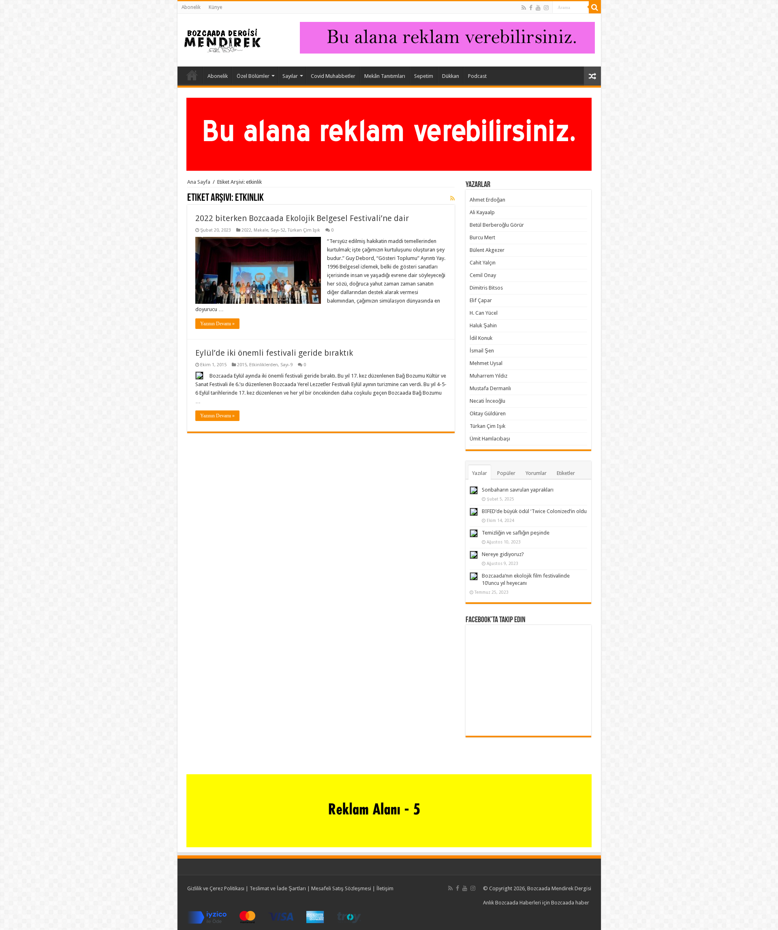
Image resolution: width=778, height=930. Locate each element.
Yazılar (479, 473)
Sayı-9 (286, 364)
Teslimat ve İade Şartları (278, 888)
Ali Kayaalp (482, 212)
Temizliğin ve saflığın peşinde (515, 533)
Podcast (477, 76)
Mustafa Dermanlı (490, 388)
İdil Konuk (481, 338)
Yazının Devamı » (217, 323)
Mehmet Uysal (486, 363)
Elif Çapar (481, 300)
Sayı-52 (278, 230)
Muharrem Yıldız (488, 376)
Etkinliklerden (263, 364)
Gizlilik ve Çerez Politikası (215, 888)
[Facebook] (530, 8)
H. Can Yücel (484, 313)
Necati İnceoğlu (487, 401)
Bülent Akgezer (487, 250)
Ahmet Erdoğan (487, 200)
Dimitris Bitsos (486, 288)
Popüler (506, 473)
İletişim (384, 888)
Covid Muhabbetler (333, 76)
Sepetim (423, 76)
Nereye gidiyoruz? (503, 554)
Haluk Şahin (483, 325)
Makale (261, 230)
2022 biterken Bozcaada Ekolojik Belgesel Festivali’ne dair (302, 218)
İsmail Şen (482, 351)
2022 (246, 230)
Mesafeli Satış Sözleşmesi (341, 888)
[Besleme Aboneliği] (452, 198)
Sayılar (290, 76)
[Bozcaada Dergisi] (222, 38)
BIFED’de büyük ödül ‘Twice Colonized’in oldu (534, 511)
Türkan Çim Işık (304, 230)
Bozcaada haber (570, 903)
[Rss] (524, 8)
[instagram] (546, 8)
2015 (242, 364)
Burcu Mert (482, 237)
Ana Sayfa (192, 75)
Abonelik (191, 7)
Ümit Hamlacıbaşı (490, 439)
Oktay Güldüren (488, 413)
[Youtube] (538, 8)
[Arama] (595, 7)
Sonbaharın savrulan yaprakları (518, 490)
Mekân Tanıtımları (384, 76)
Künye (215, 7)
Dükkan (450, 76)
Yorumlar (536, 473)
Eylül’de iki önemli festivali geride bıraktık (274, 353)
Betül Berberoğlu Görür (497, 225)
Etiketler (566, 473)
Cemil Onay (483, 275)
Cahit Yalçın (483, 263)
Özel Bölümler (253, 76)
